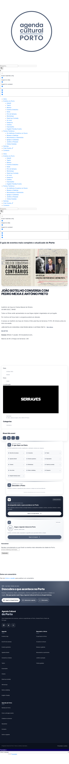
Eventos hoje (5, 636)
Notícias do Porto (6, 707)
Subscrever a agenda (30, 600)
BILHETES (4, 331)
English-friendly (6, 695)
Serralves (50, 327)
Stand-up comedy (6, 679)
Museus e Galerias (12, 135)
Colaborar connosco (7, 718)
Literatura (8, 425)
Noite (8, 112)
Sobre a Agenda (6, 734)
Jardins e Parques (12, 142)
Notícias (6, 146)
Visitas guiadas (40, 663)
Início (5, 99)
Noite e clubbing (6, 690)
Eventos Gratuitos (12, 109)
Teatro (9, 105)
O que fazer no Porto (41, 636)
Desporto (10, 122)
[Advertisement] (34, 301)
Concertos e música (7, 657)
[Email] (17, 438)
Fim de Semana (11, 114)
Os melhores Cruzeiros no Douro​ (17, 133)
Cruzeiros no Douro (41, 641)
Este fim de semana (6, 641)
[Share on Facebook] (4, 438)
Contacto (6, 150)
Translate (14, 754)
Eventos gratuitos (6, 647)
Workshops (10, 116)
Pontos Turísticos (8, 131)
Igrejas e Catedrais (13, 139)
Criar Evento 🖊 (8, 148)
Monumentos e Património (15, 137)
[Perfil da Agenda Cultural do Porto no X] (13, 625)
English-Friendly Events (14, 129)
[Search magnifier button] (1, 68)
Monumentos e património (42, 652)
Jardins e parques (40, 657)
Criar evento (44, 600)
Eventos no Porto (9, 101)
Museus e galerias (40, 647)
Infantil (9, 103)
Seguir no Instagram (33, 537)
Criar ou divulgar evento (8, 713)
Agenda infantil (5, 652)
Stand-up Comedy (12, 118)
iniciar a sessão (10, 578)
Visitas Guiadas (11, 144)
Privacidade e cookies (62, 745)
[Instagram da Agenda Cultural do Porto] (4, 625)
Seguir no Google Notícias (33, 513)
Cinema (9, 124)
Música (9, 107)
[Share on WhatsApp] (13, 438)
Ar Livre (9, 120)
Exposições (10, 127)
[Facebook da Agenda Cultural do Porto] (8, 625)
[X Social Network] (9, 438)
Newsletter (4, 723)
